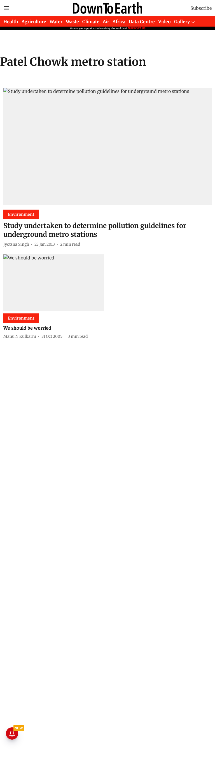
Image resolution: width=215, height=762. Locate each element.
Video (164, 21)
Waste (72, 21)
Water (56, 21)
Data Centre (142, 21)
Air (106, 21)
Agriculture (34, 21)
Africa (119, 21)
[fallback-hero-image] (107, 146)
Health (10, 21)
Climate (90, 21)
